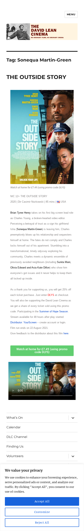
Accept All (42, 501)
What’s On (14, 418)
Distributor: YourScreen (23, 322)
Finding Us (14, 446)
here (65, 333)
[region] (42, 497)
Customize (42, 512)
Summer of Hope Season (53, 311)
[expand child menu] (73, 417)
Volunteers (14, 456)
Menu (71, 14)
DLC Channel (16, 437)
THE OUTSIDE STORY (36, 77)
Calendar (13, 427)
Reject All (42, 522)
